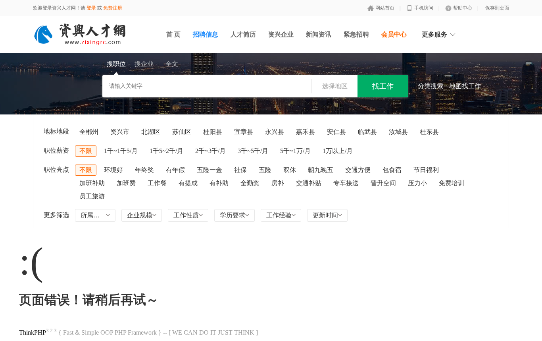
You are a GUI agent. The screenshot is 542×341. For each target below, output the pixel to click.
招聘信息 (205, 34)
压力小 (417, 183)
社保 (240, 170)
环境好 (113, 170)
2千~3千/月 (210, 150)
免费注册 (112, 8)
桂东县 (429, 131)
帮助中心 (463, 8)
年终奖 (144, 170)
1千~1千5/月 (121, 150)
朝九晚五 (320, 170)
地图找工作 (465, 86)
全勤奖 (249, 183)
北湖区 (150, 131)
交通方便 (358, 170)
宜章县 (243, 131)
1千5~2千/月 (166, 150)
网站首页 (385, 8)
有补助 (219, 183)
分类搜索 (430, 86)
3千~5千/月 (253, 150)
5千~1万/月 (295, 150)
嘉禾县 (305, 131)
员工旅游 (92, 196)
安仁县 (336, 131)
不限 (85, 150)
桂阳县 (212, 131)
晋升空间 (383, 183)
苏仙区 (181, 131)
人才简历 (243, 34)
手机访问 (424, 8)
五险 (265, 170)
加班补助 (92, 183)
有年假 (175, 170)
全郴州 (88, 131)
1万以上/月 (338, 150)
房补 (277, 183)
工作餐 (157, 183)
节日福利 (426, 170)
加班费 (126, 183)
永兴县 (274, 131)
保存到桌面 (497, 8)
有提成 (188, 183)
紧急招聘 (356, 34)
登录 (91, 8)
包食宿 (392, 170)
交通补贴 (308, 183)
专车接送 (346, 183)
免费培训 (451, 183)
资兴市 (119, 131)
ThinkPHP (32, 332)
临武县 (367, 131)
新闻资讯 (318, 34)
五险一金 (209, 170)
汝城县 (398, 131)
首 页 (173, 34)
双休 (289, 170)
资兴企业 (281, 34)
